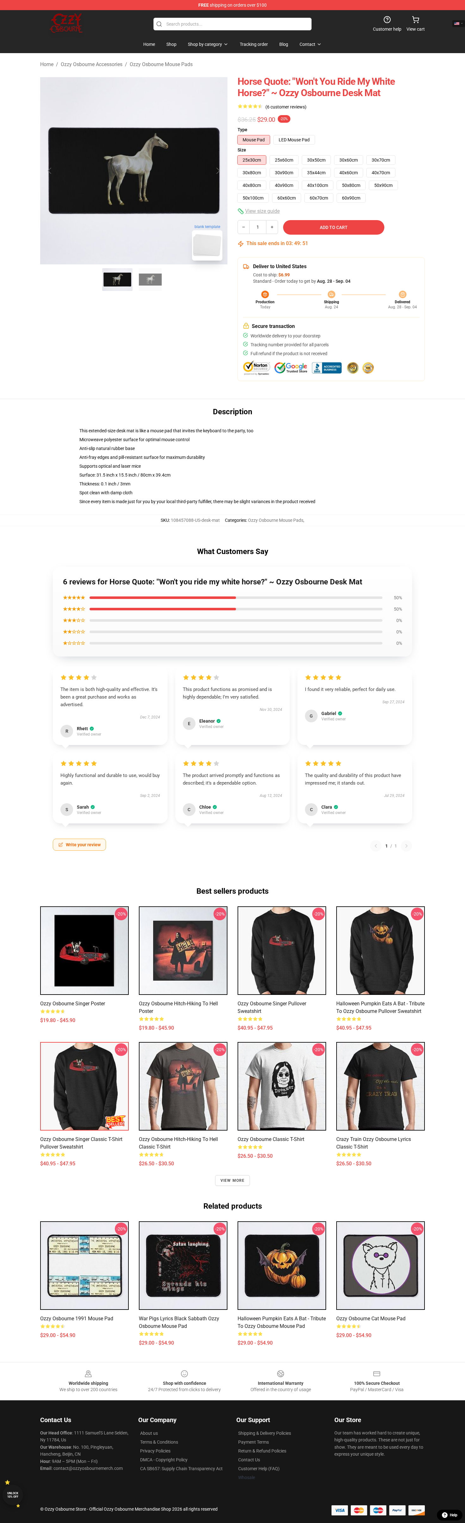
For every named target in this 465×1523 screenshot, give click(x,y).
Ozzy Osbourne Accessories (91, 64)
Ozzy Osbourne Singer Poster (72, 1004)
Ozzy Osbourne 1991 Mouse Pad (76, 1319)
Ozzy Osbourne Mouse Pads (161, 64)
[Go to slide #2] (150, 279)
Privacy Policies (155, 1450)
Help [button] (453, 1515)
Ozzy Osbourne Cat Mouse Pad (371, 1319)
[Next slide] (217, 170)
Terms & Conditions (159, 1442)
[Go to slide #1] (117, 279)
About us (149, 1433)
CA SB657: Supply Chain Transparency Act (181, 1468)
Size (242, 149)
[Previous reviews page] (375, 846)
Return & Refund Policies (262, 1450)
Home (46, 64)
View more (232, 1180)
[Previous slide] (50, 170)
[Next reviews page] (406, 846)
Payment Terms (253, 1442)
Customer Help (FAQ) (259, 1468)
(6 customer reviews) (286, 106)
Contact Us (249, 1459)
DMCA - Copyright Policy (164, 1459)
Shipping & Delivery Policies (264, 1433)
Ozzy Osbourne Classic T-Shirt (271, 1139)
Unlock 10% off (12, 1495)
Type (242, 129)
